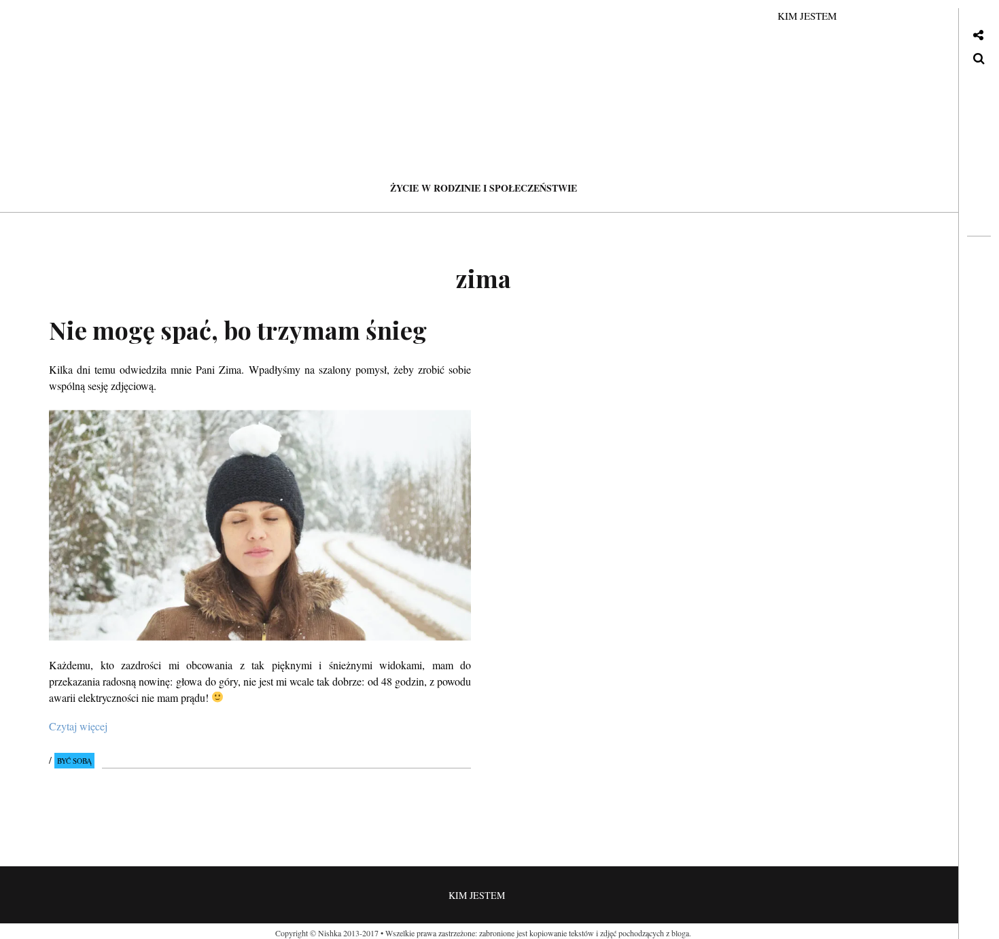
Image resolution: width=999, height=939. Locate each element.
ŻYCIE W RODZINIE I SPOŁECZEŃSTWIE (483, 188)
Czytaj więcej (78, 726)
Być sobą (74, 761)
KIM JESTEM (807, 15)
